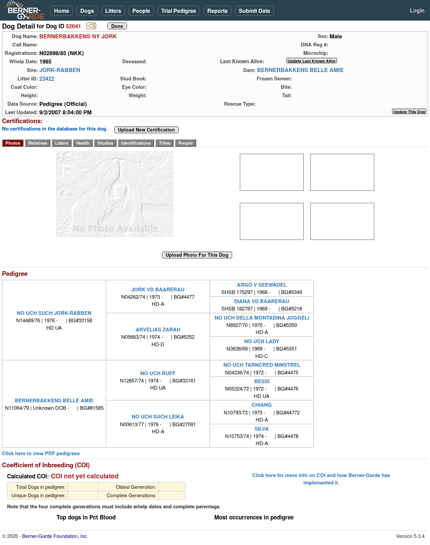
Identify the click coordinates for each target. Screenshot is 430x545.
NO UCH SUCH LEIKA (158, 416)
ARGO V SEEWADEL (262, 284)
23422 (46, 78)
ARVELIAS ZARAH (158, 329)
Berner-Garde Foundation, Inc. (55, 535)
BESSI (261, 381)
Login (417, 10)
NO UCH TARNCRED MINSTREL (261, 364)
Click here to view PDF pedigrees (41, 453)
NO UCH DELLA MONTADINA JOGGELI (262, 317)
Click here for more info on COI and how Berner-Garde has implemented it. (321, 478)
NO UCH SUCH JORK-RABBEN (54, 313)
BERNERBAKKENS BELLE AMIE (300, 70)
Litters (113, 10)
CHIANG (262, 404)
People (141, 10)
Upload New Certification (146, 129)
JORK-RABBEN (59, 70)
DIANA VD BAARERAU (261, 301)
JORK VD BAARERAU (157, 289)
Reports (217, 10)
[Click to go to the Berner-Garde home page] (25, 9)
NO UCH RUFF (157, 373)
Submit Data (254, 10)
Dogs (87, 10)
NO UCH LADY (261, 341)
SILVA (262, 428)
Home (61, 10)
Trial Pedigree (178, 10)
